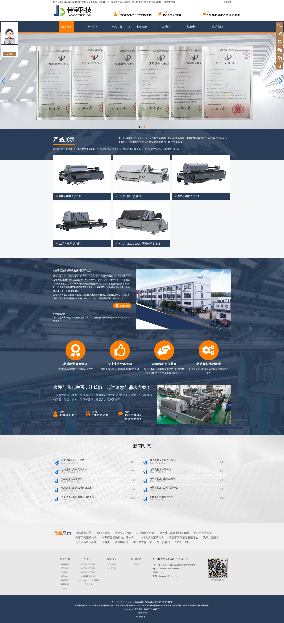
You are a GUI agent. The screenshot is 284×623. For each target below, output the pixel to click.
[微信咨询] (279, 50)
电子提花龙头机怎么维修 (163, 460)
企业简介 (91, 26)
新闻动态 (142, 26)
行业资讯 (112, 568)
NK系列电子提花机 (85, 149)
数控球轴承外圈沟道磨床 (174, 532)
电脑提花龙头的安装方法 (74, 469)
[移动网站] (279, 58)
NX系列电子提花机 (109, 149)
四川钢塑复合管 (145, 532)
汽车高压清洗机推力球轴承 (118, 537)
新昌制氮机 (121, 542)
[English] (227, 2)
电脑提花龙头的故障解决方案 (76, 487)
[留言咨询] (279, 34)
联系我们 (217, 26)
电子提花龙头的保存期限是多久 (77, 497)
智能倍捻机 (103, 532)
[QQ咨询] (279, 42)
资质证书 (167, 26)
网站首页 (66, 26)
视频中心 (192, 26)
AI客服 (9, 54)
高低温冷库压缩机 (86, 542)
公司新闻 (112, 564)
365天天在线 (182, 542)
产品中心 (117, 26)
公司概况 (136, 564)
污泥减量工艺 (83, 532)
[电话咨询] (279, 26)
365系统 (156, 609)
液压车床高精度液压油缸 (183, 537)
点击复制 (140, 602)
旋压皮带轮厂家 (142, 542)
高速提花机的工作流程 (73, 460)
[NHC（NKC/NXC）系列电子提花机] (141, 239)
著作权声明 (142, 613)
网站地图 (65, 584)
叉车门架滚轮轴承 (86, 537)
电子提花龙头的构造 (160, 469)
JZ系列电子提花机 (69, 243)
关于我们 (65, 568)
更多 (133, 462)
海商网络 (138, 609)
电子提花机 (100, 2)
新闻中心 (65, 576)
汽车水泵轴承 (211, 537)
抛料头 (106, 542)
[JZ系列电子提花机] (82, 239)
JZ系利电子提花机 (132, 149)
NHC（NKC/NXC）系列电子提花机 (162, 149)
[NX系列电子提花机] (201, 191)
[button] (139, 127)
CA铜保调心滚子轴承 (151, 537)
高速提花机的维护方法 (161, 497)
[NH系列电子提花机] (82, 191)
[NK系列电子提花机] (141, 191)
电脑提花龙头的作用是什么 (164, 487)
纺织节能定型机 (203, 532)
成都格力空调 (123, 532)
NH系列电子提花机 (62, 149)
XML (65, 588)
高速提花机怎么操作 (71, 478)
